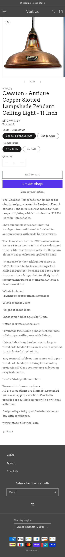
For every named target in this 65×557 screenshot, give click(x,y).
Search (11, 463)
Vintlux (35, 550)
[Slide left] (24, 82)
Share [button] (10, 431)
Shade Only (48, 136)
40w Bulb (12, 149)
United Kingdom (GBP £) (30, 527)
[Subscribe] (54, 492)
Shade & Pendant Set (19, 136)
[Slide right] (40, 82)
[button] (4, 11)
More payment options (32, 192)
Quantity (7, 156)
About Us (12, 471)
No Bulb (31, 149)
